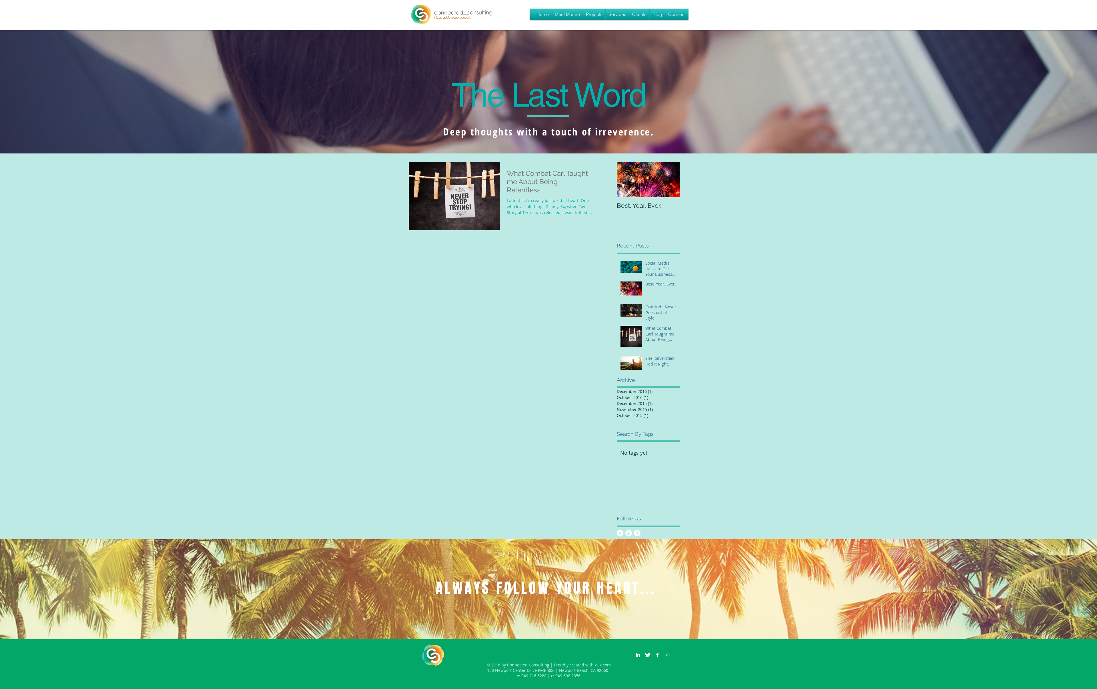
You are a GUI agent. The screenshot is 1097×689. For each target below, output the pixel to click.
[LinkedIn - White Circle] (628, 533)
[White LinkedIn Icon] (638, 655)
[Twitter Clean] (647, 655)
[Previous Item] (625, 179)
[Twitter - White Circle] (620, 533)
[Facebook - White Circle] (637, 533)
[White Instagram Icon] (667, 655)
